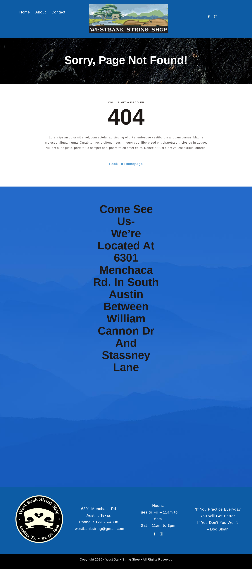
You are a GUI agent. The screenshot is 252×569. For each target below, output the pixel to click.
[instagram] (215, 16)
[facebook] (208, 16)
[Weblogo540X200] (128, 5)
